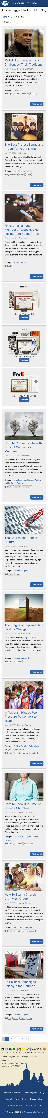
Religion (17, 89)
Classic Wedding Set (24, 314)
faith (9, 1018)
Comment (23, 153)
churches (18, 661)
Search (9, 1098)
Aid (15, 927)
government (12, 174)
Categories (10, 21)
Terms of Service (14, 1105)
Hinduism (25, 93)
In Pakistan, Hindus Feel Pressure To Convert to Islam (21, 717)
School (30, 479)
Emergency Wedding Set (24, 396)
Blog (42, 1092)
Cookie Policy (36, 1098)
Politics (29, 170)
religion (10, 93)
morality (18, 753)
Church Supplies (30, 1092)
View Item (24, 317)
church (32, 931)
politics (18, 93)
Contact (28, 1105)
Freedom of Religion (22, 836)
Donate (37, 1105)
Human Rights (20, 262)
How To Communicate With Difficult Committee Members (23, 447)
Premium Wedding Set (24, 356)
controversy (26, 486)
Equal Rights (19, 170)
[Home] (5, 3)
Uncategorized (20, 479)
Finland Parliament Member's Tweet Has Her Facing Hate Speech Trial (22, 230)
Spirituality (25, 657)
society (18, 486)
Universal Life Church (25, 3)
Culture (33, 93)
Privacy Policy (21, 1098)
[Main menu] (45, 3)
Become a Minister (12, 1092)
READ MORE (37, 104)
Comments (23, 455)
